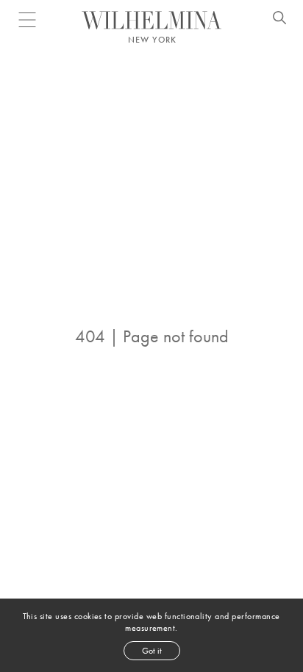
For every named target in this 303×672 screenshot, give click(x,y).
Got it (152, 651)
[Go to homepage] (151, 20)
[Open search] (279, 19)
